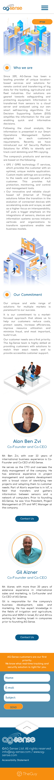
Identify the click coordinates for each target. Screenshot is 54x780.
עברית (42, 21)
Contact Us (27, 519)
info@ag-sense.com (16, 752)
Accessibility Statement (15, 760)
